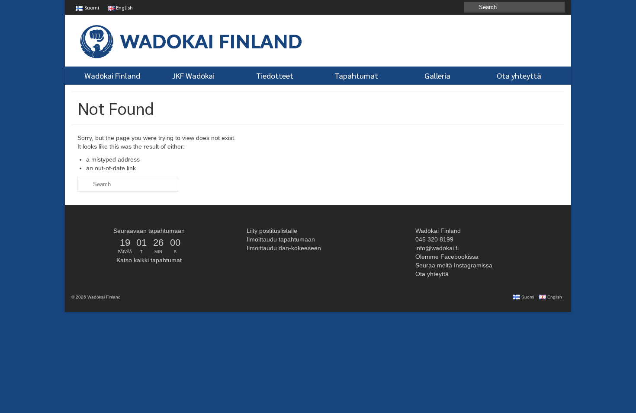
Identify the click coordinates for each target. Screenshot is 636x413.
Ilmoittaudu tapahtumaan (280, 239)
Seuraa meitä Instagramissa (453, 265)
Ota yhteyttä (431, 273)
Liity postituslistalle (271, 230)
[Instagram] (444, 7)
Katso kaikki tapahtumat (149, 260)
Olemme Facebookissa (446, 256)
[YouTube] (431, 7)
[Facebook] (456, 7)
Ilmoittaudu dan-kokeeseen (283, 248)
